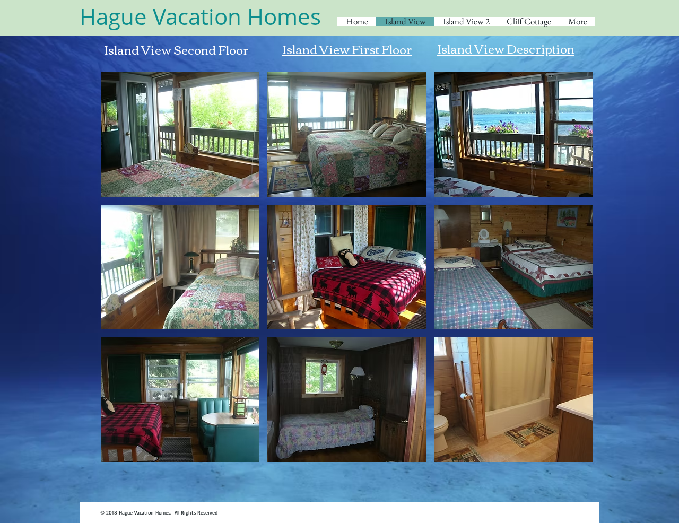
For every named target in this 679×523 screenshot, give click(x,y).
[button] (180, 134)
